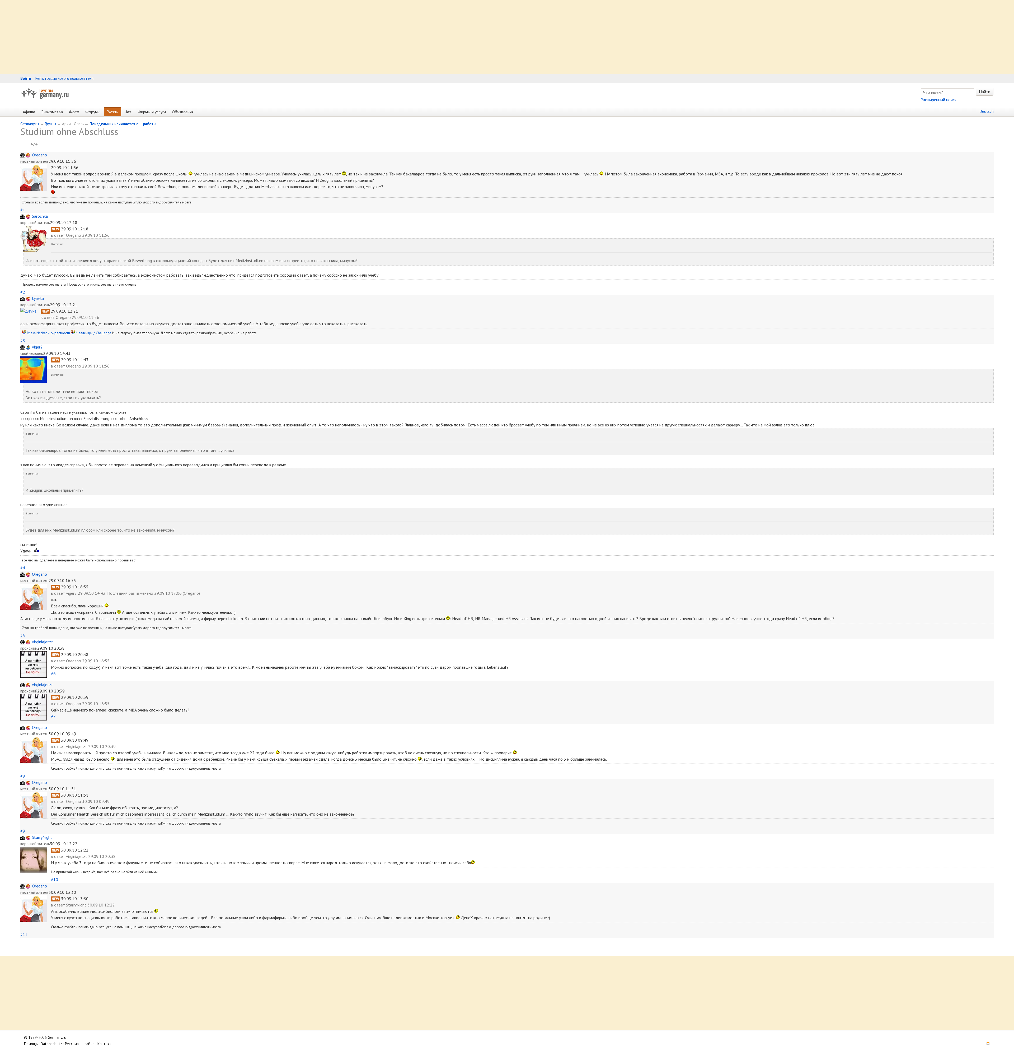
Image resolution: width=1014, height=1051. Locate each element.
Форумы (92, 111)
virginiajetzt (42, 641)
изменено (144, 593)
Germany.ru (29, 123)
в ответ (58, 235)
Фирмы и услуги (152, 111)
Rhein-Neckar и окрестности (48, 333)
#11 (23, 934)
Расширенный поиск (938, 99)
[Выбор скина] (986, 1043)
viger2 (37, 347)
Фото (74, 111)
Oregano (39, 154)
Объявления (183, 111)
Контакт (104, 1043)
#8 (22, 776)
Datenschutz (51, 1043)
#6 (53, 673)
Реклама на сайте (80, 1043)
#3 (22, 340)
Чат (128, 111)
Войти (25, 78)
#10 (54, 879)
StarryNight (42, 837)
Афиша (29, 111)
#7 (53, 716)
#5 (22, 635)
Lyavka (38, 298)
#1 (22, 209)
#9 (22, 831)
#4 (22, 567)
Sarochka (40, 216)
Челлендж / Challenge (93, 333)
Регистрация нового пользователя (64, 78)
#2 (22, 292)
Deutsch (987, 111)
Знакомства (52, 111)
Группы (46, 90)
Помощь (31, 1043)
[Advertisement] (158, 37)
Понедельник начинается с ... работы (123, 123)
